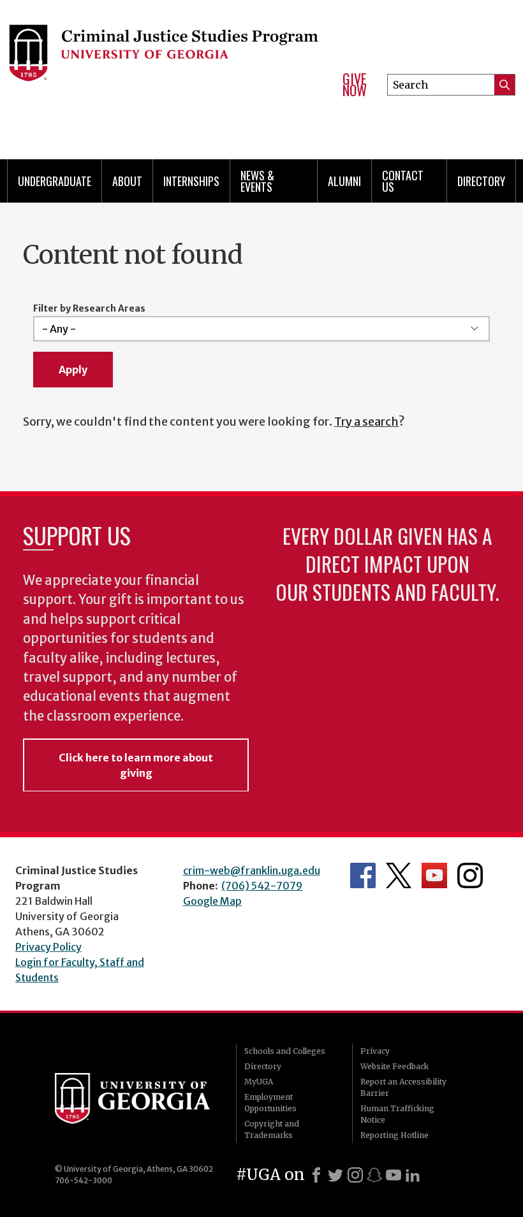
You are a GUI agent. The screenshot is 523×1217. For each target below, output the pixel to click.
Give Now (355, 84)
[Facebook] (316, 1175)
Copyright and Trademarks (271, 1129)
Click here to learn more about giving (136, 765)
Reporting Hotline (394, 1135)
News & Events (257, 181)
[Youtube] (393, 1175)
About (127, 181)
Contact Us (403, 181)
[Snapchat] (374, 1175)
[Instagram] (355, 1175)
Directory (481, 181)
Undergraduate (54, 181)
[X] (335, 1175)
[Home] (165, 63)
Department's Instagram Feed (470, 875)
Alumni (344, 181)
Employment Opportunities (270, 1102)
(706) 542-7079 (261, 885)
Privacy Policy (48, 946)
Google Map (212, 901)
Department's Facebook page (363, 875)
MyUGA (258, 1081)
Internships (191, 181)
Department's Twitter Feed (398, 875)
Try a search (366, 421)
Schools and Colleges (284, 1051)
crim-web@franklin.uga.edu (251, 870)
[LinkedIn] (412, 1175)
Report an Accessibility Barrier (403, 1087)
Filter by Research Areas (89, 308)
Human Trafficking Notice (397, 1114)
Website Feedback (394, 1066)
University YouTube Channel (434, 875)
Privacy (375, 1051)
